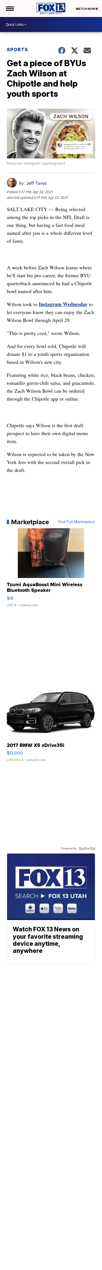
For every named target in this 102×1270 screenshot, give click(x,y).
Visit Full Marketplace (76, 522)
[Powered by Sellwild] (87, 848)
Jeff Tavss (36, 183)
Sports (17, 49)
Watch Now (85, 8)
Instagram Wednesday (63, 304)
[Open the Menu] (9, 8)
